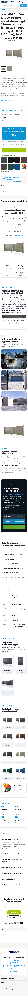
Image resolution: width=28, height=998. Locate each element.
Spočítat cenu (14, 917)
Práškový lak (7, 527)
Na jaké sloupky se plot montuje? (11, 873)
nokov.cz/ (15, 969)
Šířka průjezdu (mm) (6, 114)
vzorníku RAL (20, 789)
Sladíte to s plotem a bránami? (11, 885)
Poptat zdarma (14, 912)
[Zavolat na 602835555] (17, 2)
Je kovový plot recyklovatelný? (11, 867)
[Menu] (26, 2)
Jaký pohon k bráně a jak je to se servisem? (11, 860)
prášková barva (18, 494)
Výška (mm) (17, 114)
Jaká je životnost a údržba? (10, 839)
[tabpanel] (4, 160)
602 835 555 (15, 963)
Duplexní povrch (19, 235)
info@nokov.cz (15, 960)
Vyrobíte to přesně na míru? (10, 854)
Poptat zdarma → (14, 150)
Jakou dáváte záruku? (8, 879)
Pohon (3, 120)
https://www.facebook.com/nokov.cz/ (15, 966)
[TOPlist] (2, 997)
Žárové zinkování (7, 494)
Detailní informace (6, 100)
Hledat (24, 5)
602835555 (15, 971)
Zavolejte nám (14, 923)
